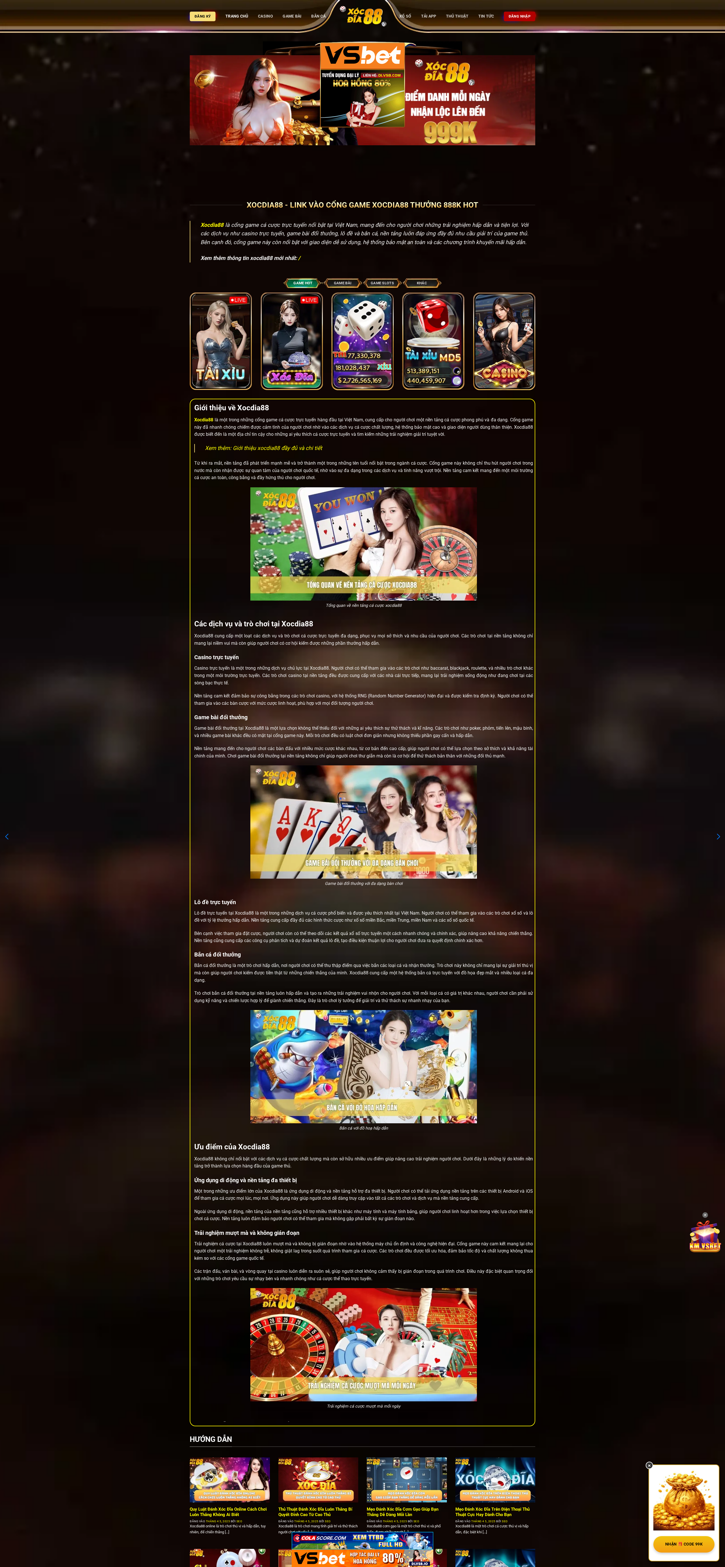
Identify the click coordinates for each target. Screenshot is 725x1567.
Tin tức (486, 16)
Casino (265, 16)
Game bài (292, 16)
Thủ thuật (457, 16)
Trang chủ (236, 16)
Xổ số (405, 16)
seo (239, 1521)
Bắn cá (318, 16)
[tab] (303, 283)
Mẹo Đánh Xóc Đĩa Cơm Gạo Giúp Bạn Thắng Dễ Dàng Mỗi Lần (402, 1512)
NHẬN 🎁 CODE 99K (684, 1544)
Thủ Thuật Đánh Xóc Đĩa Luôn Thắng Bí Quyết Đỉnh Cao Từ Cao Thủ (315, 1512)
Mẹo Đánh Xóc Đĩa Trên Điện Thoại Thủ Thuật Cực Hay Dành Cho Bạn (492, 1512)
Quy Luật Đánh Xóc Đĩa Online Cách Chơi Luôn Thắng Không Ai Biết (228, 1512)
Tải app (428, 16)
